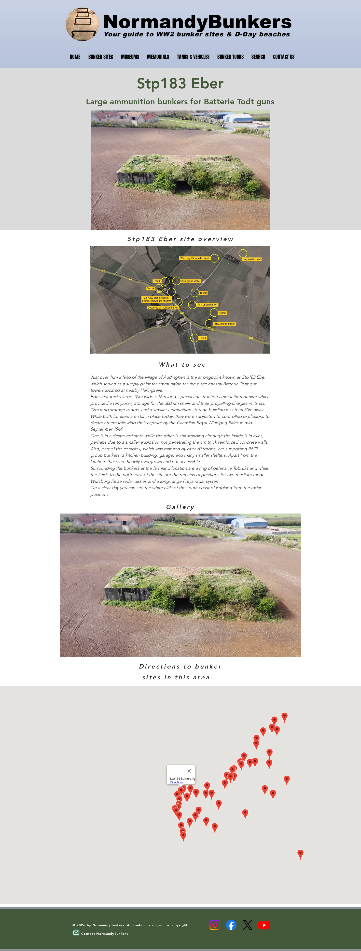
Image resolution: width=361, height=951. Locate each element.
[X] (248, 925)
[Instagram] (215, 925)
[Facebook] (231, 925)
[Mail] (76, 932)
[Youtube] (264, 925)
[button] (180, 585)
